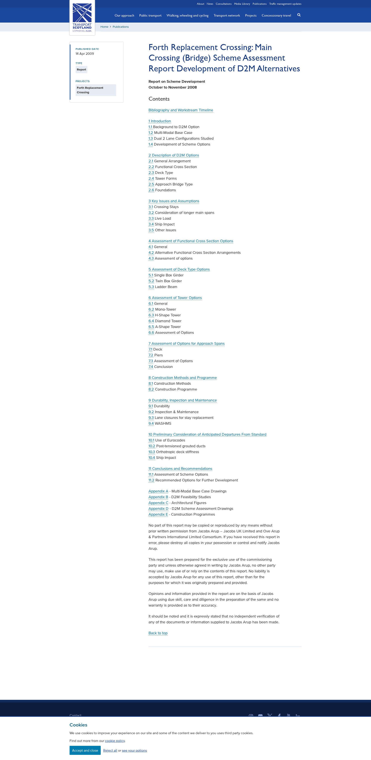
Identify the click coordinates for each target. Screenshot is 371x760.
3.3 (151, 218)
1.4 (151, 144)
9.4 (151, 423)
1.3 (151, 138)
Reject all (110, 750)
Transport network (227, 15)
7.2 (151, 355)
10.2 (152, 446)
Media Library (242, 3)
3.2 (151, 212)
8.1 (151, 383)
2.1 (151, 161)
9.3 (151, 417)
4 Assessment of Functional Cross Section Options (191, 241)
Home (104, 26)
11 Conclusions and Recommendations (180, 468)
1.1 (151, 127)
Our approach (124, 15)
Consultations (224, 3)
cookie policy (115, 741)
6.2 (151, 309)
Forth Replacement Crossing (90, 90)
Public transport (150, 15)
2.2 (151, 167)
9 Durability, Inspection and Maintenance (183, 400)
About (200, 3)
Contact (75, 715)
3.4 (151, 224)
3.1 (151, 207)
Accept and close (85, 750)
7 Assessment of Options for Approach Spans (187, 343)
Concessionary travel (276, 15)
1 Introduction (160, 121)
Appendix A (158, 491)
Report (81, 69)
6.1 (151, 303)
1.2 (151, 132)
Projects (251, 15)
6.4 (151, 321)
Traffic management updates (285, 3)
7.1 (150, 349)
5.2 (151, 281)
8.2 (151, 389)
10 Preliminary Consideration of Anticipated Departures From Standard (207, 434)
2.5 (151, 184)
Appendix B (158, 497)
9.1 (151, 406)
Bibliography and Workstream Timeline (181, 110)
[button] (297, 14)
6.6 (151, 332)
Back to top (158, 633)
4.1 (151, 247)
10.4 (152, 457)
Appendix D (159, 508)
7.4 (151, 367)
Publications (260, 3)
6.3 (151, 315)
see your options (134, 750)
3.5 (151, 230)
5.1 (151, 275)
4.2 (151, 252)
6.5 (151, 327)
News (210, 3)
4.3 (151, 258)
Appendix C (158, 503)
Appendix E (158, 514)
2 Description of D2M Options (174, 155)
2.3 (151, 172)
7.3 (151, 361)
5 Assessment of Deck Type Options (179, 269)
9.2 (151, 412)
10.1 (151, 440)
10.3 (152, 452)
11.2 (151, 480)
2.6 (151, 190)
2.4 (151, 178)
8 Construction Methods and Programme (183, 377)
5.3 (151, 287)
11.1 (151, 474)
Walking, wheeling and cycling (187, 15)
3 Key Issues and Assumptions (174, 201)
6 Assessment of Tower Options (175, 298)
